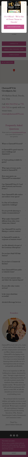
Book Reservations (14, 27)
